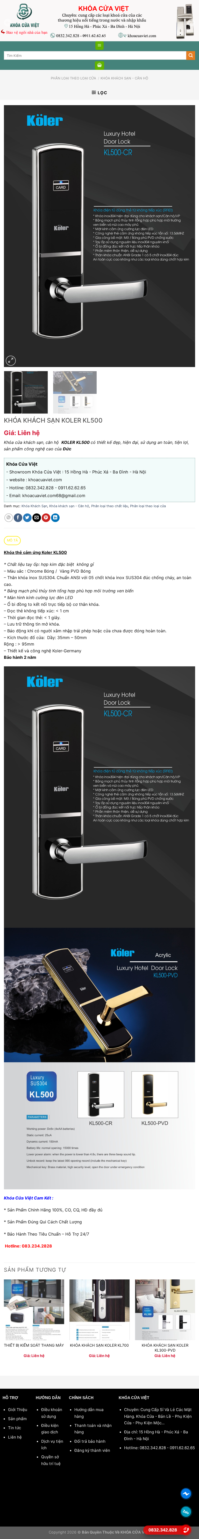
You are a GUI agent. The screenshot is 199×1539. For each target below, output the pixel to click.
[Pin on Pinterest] (46, 517)
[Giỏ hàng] (99, 65)
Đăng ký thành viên (92, 1450)
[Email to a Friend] (36, 517)
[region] (99, 20)
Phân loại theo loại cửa (73, 78)
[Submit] (190, 55)
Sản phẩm (17, 1418)
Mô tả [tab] (12, 540)
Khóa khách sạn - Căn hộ (124, 78)
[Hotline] (186, 1530)
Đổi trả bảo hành (89, 1441)
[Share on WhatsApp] (8, 517)
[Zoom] (11, 361)
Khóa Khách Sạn (34, 506)
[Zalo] (186, 1511)
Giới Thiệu (17, 1409)
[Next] (184, 236)
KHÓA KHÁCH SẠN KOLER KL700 (99, 1345)
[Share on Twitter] (27, 517)
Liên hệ (15, 1437)
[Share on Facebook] (18, 517)
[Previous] (14, 236)
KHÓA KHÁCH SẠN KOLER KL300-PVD (165, 1347)
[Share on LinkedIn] (55, 517)
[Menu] (99, 45)
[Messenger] (186, 1493)
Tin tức (14, 1427)
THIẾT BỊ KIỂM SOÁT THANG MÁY (34, 1345)
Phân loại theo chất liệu (109, 506)
